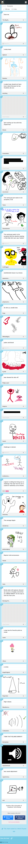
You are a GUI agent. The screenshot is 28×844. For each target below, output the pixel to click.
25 (1, 444)
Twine (4, 205)
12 (1, 208)
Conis (3, 584)
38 (1, 675)
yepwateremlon (6, 278)
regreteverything (7, 777)
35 (1, 627)
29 (1, 518)
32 (1, 564)
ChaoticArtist (6, 228)
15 (1, 270)
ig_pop (4, 371)
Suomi (4, 441)
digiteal (4, 55)
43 (1, 769)
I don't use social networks (14, 822)
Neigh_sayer (5, 383)
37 (1, 664)
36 (1, 641)
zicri (3, 800)
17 (1, 305)
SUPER (7, 491)
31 (1, 552)
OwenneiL (5, 514)
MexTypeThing (6, 601)
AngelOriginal (6, 672)
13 (1, 232)
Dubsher (4, 78)
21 (1, 375)
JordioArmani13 (6, 476)
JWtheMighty (5, 336)
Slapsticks (5, 696)
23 (1, 409)
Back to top (5, 842)
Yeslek (4, 560)
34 (1, 604)
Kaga (3, 313)
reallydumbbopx (6, 730)
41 (1, 734)
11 (1, 195)
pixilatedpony (6, 549)
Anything (4, 93)
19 (1, 340)
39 (1, 699)
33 (1, 587)
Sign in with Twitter (9, 817)
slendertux (5, 526)
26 (1, 456)
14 (1, 246)
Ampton (4, 406)
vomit (4, 637)
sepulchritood (6, 765)
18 (1, 316)
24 (1, 421)
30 (1, 529)
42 (1, 745)
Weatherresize (6, 707)
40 (1, 710)
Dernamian (5, 742)
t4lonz (4, 661)
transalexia (5, 153)
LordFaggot (5, 267)
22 (1, 386)
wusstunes (5, 192)
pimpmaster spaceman (8, 302)
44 (1, 780)
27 (1, 479)
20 (1, 351)
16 (1, 281)
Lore (3, 491)
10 (1, 171)
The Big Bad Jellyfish (8, 20)
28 (1, 494)
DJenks (4, 130)
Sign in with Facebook (20, 817)
